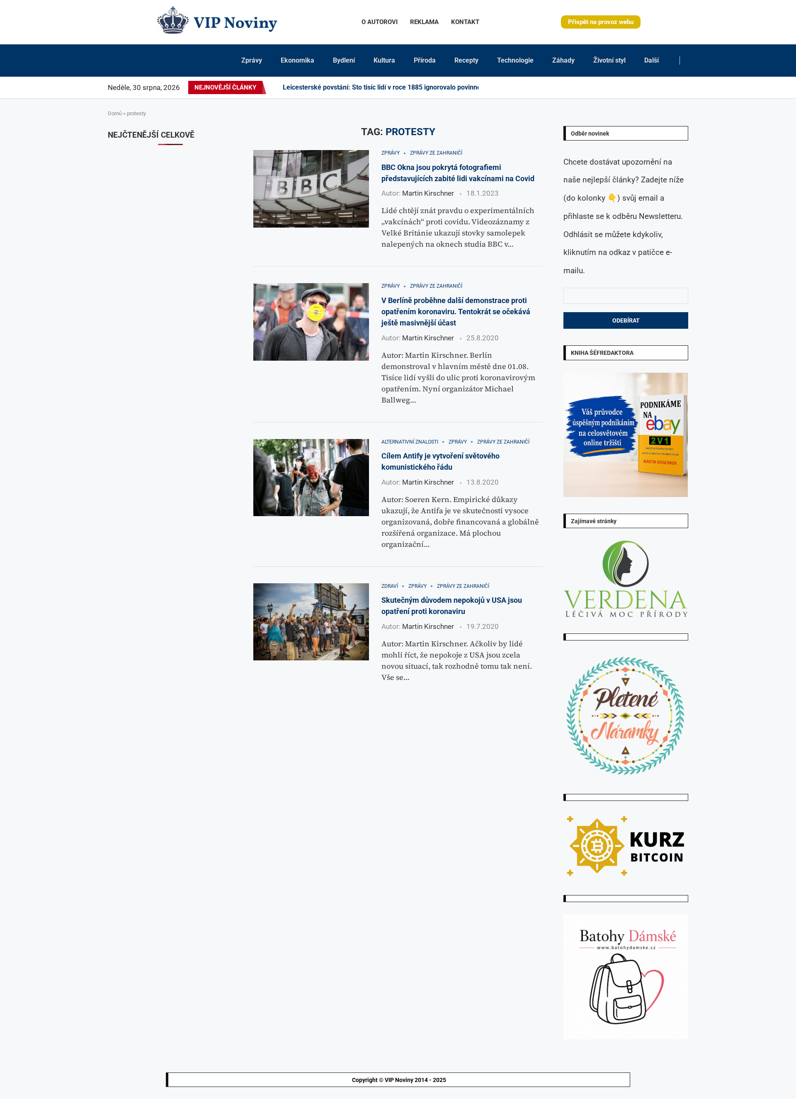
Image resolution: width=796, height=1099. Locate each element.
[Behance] (633, 87)
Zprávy (251, 60)
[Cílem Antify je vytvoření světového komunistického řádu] (311, 477)
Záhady (563, 60)
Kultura (384, 60)
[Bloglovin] (653, 87)
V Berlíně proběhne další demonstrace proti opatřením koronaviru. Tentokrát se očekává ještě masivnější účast (455, 312)
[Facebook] (601, 87)
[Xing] (677, 87)
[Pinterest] (618, 87)
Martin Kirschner (428, 193)
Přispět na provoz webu (600, 22)
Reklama (424, 22)
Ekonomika (297, 60)
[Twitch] (663, 87)
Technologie (515, 60)
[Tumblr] (638, 87)
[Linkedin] (623, 87)
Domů (115, 113)
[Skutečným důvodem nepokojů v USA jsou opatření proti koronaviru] (311, 621)
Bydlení (344, 60)
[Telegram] (682, 87)
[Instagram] (613, 87)
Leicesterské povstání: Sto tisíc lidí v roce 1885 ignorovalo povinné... (385, 87)
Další (651, 60)
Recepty (466, 60)
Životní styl (609, 60)
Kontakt (465, 22)
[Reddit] (687, 87)
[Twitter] (608, 87)
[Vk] (648, 87)
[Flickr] (628, 87)
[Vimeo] (670, 87)
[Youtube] (643, 87)
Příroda (425, 60)
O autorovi (380, 22)
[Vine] (658, 87)
